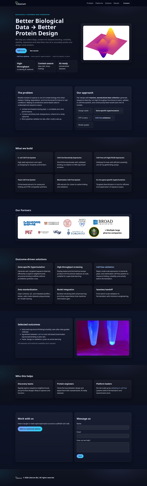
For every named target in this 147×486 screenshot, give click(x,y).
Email (79, 432)
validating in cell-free (119, 388)
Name (79, 424)
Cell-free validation (105, 267)
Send (80, 456)
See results (34, 51)
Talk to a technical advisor (30, 429)
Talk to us (21, 51)
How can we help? (83, 440)
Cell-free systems (23, 56)
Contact (126, 3)
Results (116, 3)
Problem (90, 3)
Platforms (99, 3)
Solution (108, 3)
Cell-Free (98, 118)
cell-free (41, 334)
